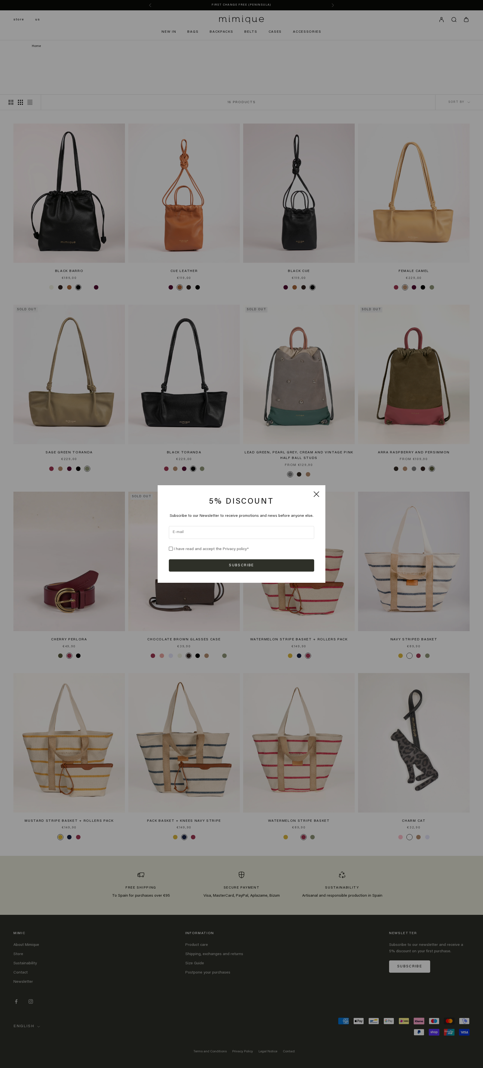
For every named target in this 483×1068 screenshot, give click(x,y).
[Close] (316, 494)
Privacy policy (235, 549)
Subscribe (241, 565)
